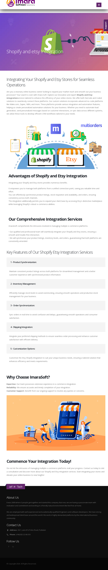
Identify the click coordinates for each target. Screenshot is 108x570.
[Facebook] (9, 547)
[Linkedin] (13, 547)
